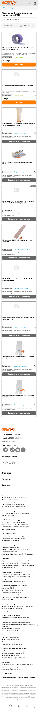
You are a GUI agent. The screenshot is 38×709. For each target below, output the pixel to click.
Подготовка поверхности (11, 615)
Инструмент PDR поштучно (11, 592)
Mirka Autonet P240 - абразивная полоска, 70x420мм (17, 163)
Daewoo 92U (20, 506)
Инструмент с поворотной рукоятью (13, 595)
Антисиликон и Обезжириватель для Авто (15, 617)
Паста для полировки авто (10, 637)
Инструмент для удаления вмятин (14, 585)
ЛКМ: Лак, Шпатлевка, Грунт (12, 520)
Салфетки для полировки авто (12, 644)
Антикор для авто (23, 536)
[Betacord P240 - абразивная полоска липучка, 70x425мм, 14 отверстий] (19, 115)
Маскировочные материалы (11, 628)
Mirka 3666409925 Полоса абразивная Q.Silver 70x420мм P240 (18, 318)
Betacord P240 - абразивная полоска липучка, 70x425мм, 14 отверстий (18, 124)
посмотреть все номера (8, 441)
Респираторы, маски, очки (10, 655)
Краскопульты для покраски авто (12, 606)
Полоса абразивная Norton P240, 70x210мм (17, 85)
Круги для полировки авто (10, 639)
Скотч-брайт (22, 549)
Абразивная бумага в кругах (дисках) (14, 667)
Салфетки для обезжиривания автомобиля (16, 622)
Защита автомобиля (8, 567)
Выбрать (19, 64)
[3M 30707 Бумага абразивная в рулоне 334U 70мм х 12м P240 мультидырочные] (19, 192)
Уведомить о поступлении (19, 141)
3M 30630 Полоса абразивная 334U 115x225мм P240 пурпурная (18, 279)
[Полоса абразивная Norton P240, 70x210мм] (19, 77)
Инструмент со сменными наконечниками (15, 597)
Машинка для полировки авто (11, 642)
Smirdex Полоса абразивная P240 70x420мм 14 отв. (18, 357)
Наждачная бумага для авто (11, 547)
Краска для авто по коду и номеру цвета (15, 497)
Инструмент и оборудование (12, 572)
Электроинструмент (8, 579)
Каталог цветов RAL (8, 515)
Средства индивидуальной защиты (15, 648)
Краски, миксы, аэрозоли (25, 664)
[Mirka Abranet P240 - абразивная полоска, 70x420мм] (19, 231)
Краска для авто (8, 495)
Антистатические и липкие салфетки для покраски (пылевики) (18, 625)
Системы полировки (9, 635)
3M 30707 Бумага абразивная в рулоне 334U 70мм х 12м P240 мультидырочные (18, 202)
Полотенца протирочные (10, 620)
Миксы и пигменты (8, 506)
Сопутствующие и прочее (21, 527)
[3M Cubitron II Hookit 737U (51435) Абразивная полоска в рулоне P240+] (19, 39)
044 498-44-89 (13, 438)
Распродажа (6, 662)
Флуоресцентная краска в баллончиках (15, 561)
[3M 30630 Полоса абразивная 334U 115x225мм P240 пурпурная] (19, 270)
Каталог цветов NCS (22, 513)
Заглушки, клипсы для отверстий (12, 590)
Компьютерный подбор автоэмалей (13, 502)
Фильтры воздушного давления (12, 608)
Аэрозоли (6, 558)
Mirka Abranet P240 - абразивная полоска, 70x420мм (17, 240)
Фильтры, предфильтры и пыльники (13, 658)
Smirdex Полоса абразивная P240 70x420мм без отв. (18, 396)
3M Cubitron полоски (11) (11, 19)
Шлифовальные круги (9, 549)
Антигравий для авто (8, 536)
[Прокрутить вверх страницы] (34, 700)
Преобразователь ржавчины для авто (14, 538)
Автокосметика (7, 673)
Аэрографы (29, 606)
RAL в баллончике (7, 513)
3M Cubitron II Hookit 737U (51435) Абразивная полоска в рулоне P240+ (18, 48)
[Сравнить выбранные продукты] (27, 706)
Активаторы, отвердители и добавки (13, 522)
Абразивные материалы (11, 545)
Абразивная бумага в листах (11, 669)
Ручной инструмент (23, 577)
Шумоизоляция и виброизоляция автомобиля (18, 677)
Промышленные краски (10, 511)
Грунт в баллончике (27, 565)
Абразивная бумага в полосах (11, 554)
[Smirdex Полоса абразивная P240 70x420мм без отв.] (19, 386)
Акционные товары (8, 664)
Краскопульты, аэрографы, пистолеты (16, 604)
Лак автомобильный (21, 524)
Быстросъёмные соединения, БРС (13, 581)
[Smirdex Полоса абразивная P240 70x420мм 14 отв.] (19, 348)
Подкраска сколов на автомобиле (13, 504)
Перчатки (19, 653)
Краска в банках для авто (10, 499)
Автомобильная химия (9, 563)
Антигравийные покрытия (10, 565)
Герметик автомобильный (10, 540)
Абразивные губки (30, 554)
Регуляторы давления (9, 611)
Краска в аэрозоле (25, 563)
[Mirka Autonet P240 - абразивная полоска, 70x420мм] (19, 154)
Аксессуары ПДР (7, 588)
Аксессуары (31, 574)
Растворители (6, 527)
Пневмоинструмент (8, 577)
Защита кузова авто (9, 533)
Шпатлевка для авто (8, 529)
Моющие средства (8, 653)
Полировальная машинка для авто (13, 574)
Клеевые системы (7, 599)
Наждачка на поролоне (9, 552)
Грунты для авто (7, 524)
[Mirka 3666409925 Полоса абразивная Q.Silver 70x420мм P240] (19, 309)
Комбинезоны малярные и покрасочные (15, 651)
